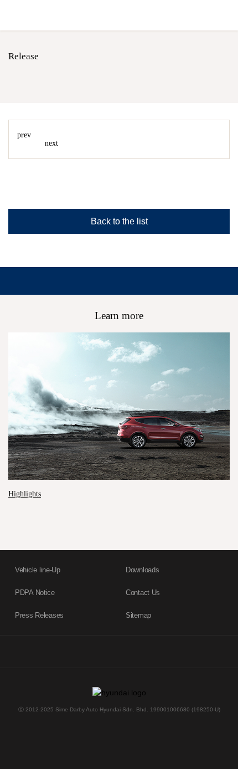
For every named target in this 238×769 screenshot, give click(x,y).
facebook (32, 652)
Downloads (142, 570)
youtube (75, 652)
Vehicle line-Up (37, 570)
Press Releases (39, 615)
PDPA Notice (35, 592)
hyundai (63, 16)
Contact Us (143, 592)
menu (225, 15)
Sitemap (138, 615)
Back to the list (119, 221)
